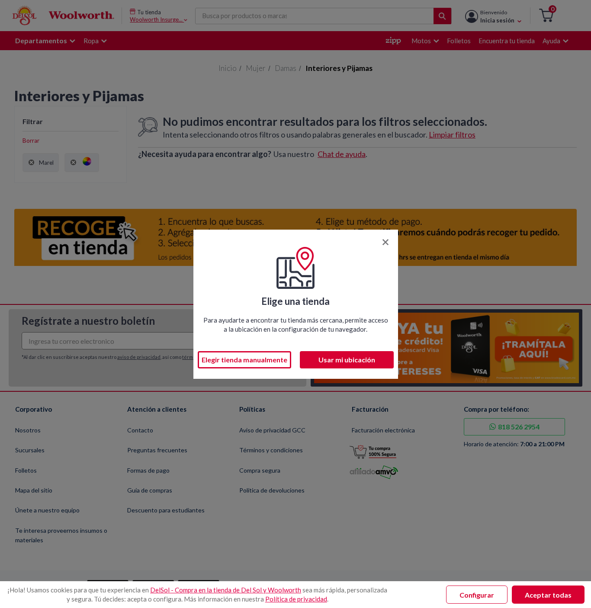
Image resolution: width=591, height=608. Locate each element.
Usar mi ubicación (346, 359)
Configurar (476, 595)
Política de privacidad (296, 599)
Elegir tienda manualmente (244, 359)
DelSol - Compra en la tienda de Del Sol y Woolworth (225, 590)
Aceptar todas (548, 595)
